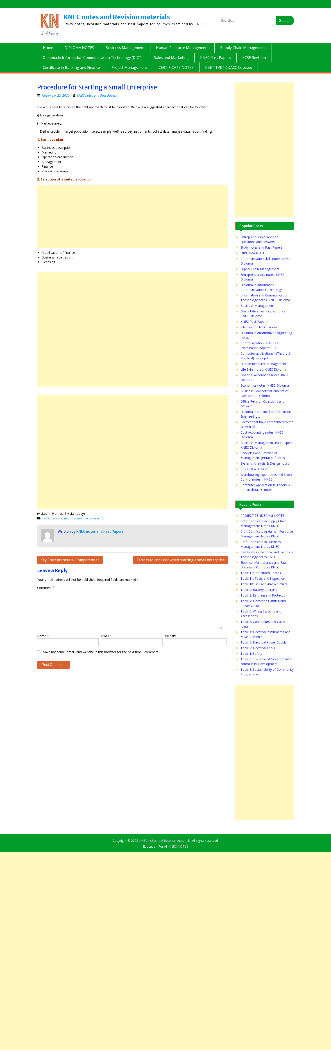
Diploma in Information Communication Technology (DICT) (93, 57)
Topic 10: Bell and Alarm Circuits (263, 584)
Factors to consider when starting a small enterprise (181, 559)
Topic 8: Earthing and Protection (263, 595)
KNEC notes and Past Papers (97, 95)
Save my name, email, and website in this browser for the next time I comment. (101, 652)
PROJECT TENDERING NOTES (262, 515)
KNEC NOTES (178, 846)
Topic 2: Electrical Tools (257, 648)
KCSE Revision (254, 57)
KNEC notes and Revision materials (117, 17)
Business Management (125, 47)
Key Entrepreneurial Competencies (70, 559)
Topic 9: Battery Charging (258, 590)
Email (106, 636)
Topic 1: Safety (251, 653)
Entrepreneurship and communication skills (73, 518)
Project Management (129, 67)
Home (48, 47)
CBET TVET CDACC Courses (228, 67)
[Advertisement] (132, 216)
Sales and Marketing (171, 57)
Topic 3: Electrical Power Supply (263, 642)
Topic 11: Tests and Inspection (262, 578)
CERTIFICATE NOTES (176, 67)
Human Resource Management (182, 47)
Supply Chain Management (243, 47)
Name (43, 636)
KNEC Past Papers (215, 57)
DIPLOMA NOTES (79, 47)
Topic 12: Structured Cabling (260, 573)
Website (171, 636)
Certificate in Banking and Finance (71, 67)
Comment (45, 588)
